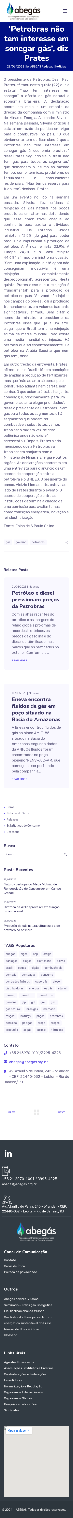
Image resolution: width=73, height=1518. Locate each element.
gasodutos (46, 995)
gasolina (11, 1002)
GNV (43, 1002)
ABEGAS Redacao (41, 66)
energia (34, 988)
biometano (44, 961)
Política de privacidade (20, 1272)
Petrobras (38, 542)
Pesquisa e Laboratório (20, 1404)
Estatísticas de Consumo (23, 825)
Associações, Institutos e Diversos (28, 1368)
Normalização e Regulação (23, 1386)
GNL (33, 1002)
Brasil (9, 968)
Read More (19, 660)
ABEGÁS (10, 954)
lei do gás (32, 1009)
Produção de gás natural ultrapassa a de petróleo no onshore (32, 928)
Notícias (60, 66)
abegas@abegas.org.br (28, 1062)
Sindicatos (11, 1410)
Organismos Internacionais (23, 1392)
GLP (24, 1002)
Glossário (10, 1335)
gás (8, 542)
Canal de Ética (14, 1266)
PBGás (40, 1016)
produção (12, 1030)
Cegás (22, 968)
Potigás (27, 1023)
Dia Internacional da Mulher (24, 1311)
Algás (24, 954)
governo (21, 542)
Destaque (13, 832)
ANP (35, 954)
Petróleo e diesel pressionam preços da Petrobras (35, 599)
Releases (12, 819)
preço (41, 1023)
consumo (47, 974)
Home (10, 807)
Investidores (13, 1380)
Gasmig (10, 995)
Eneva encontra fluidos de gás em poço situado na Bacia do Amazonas (36, 709)
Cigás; (35, 968)
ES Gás (48, 988)
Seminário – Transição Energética (28, 1305)
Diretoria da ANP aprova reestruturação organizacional (32, 909)
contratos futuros (18, 981)
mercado (49, 1009)
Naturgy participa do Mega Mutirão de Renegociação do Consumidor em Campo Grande (32, 888)
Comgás (11, 974)
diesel (56, 981)
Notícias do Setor (18, 813)
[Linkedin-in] (8, 1154)
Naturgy (25, 1016)
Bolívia (61, 961)
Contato (10, 1260)
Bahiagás (11, 961)
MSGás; (10, 1016)
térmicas (57, 1030)
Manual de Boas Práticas (22, 1329)
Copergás (41, 981)
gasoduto (27, 995)
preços (55, 1023)
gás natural (13, 1009)
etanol (62, 988)
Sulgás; (41, 1030)
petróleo (11, 1023)
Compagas (28, 974)
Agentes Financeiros (19, 1362)
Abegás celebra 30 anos (21, 1299)
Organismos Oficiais (18, 1398)
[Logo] (23, 11)
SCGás (27, 1030)
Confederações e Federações (25, 1374)
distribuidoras (15, 988)
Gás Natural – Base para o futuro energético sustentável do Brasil (28, 1320)
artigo (47, 954)
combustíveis (53, 968)
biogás (27, 961)
